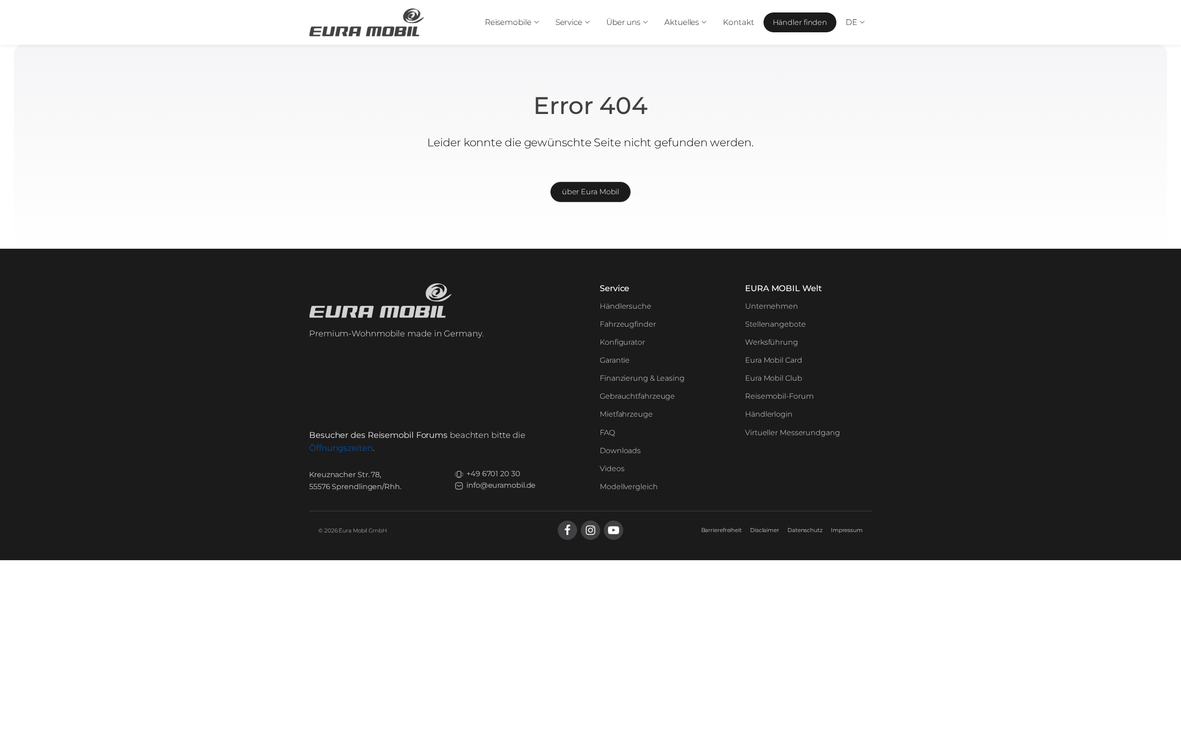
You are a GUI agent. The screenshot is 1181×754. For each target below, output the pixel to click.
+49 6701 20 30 (493, 473)
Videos (612, 468)
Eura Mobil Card (773, 360)
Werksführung (771, 342)
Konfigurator (622, 342)
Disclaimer (764, 530)
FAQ (607, 432)
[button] (511, 22)
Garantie (615, 360)
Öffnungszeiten (341, 448)
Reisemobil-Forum (779, 396)
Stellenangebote (775, 324)
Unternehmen (771, 306)
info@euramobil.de (501, 485)
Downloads (620, 450)
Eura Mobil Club (773, 378)
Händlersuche (625, 306)
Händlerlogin (769, 414)
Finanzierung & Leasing (642, 378)
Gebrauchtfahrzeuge (637, 396)
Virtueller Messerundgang (792, 432)
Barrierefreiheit (721, 530)
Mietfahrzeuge (626, 414)
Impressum (847, 530)
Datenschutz (805, 530)
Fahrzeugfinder (628, 324)
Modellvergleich (629, 486)
